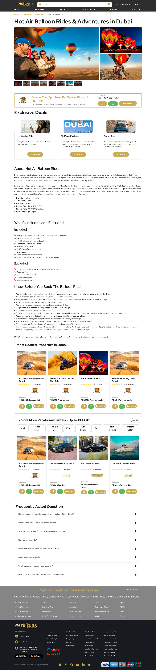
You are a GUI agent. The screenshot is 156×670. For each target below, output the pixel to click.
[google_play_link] (36, 656)
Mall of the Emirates (50, 616)
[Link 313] (132, 640)
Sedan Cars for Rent (110, 646)
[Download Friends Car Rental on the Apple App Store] (21, 656)
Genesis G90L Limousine (62, 463)
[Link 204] (62, 448)
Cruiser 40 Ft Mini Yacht (124, 463)
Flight (69, 428)
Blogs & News (51, 642)
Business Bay (47, 607)
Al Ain (122, 607)
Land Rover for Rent (91, 649)
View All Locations (132, 589)
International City (102, 611)
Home (16, 15)
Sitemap (68, 642)
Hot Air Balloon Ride (90, 378)
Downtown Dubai (101, 607)
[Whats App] (113, 103)
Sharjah (123, 616)
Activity (113, 10)
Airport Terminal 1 (22, 602)
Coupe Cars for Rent (110, 642)
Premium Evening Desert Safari (124, 379)
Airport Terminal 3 (22, 611)
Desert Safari (39, 15)
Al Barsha (46, 602)
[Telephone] (102, 103)
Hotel (22, 428)
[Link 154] (23, 100)
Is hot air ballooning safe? (29, 557)
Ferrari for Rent (89, 635)
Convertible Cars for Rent (112, 656)
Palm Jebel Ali (75, 611)
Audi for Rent (89, 646)
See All (135, 420)
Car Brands (39, 10)
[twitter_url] (89, 664)
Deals (17, 10)
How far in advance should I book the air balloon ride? (41, 574)
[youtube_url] (78, 664)
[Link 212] (124, 448)
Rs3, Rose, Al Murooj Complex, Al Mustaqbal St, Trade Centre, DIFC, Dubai (29, 649)
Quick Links (137, 10)
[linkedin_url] (84, 664)
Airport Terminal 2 (22, 607)
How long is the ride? (27, 540)
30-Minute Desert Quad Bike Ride (62, 379)
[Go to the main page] (22, 3)
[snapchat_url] (72, 664)
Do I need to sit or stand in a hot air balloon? (37, 522)
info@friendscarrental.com (27, 642)
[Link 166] (62, 363)
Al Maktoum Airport (23, 616)
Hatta (122, 611)
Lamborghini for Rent (91, 642)
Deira (97, 602)
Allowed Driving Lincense (54, 639)
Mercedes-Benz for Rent (92, 639)
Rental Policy (88, 10)
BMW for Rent (89, 652)
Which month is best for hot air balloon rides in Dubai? (42, 531)
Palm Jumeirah (75, 616)
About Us (49, 632)
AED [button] (136, 4)
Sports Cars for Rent (110, 635)
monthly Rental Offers (72, 635)
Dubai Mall (46, 611)
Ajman (122, 602)
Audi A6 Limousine (90, 463)
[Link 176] (124, 363)
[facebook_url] (60, 664)
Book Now (127, 103)
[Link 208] (93, 448)
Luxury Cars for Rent (110, 632)
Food (96, 428)
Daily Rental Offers (71, 632)
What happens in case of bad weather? (35, 566)
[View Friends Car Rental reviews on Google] (64, 651)
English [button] (124, 4)
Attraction (26, 15)
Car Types (63, 10)
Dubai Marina (74, 602)
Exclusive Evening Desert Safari (31, 379)
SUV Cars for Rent (109, 652)
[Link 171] (93, 363)
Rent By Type (70, 646)
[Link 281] (25, 625)
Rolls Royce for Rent (91, 632)
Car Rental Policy (52, 635)
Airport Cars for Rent (110, 649)
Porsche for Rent (90, 656)
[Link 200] (31, 448)
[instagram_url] (66, 664)
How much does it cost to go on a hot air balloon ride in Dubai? (46, 514)
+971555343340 (25, 636)
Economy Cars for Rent (111, 639)
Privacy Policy (70, 639)
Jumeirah (73, 607)
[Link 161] (31, 363)
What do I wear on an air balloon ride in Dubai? (38, 548)
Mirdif (97, 616)
